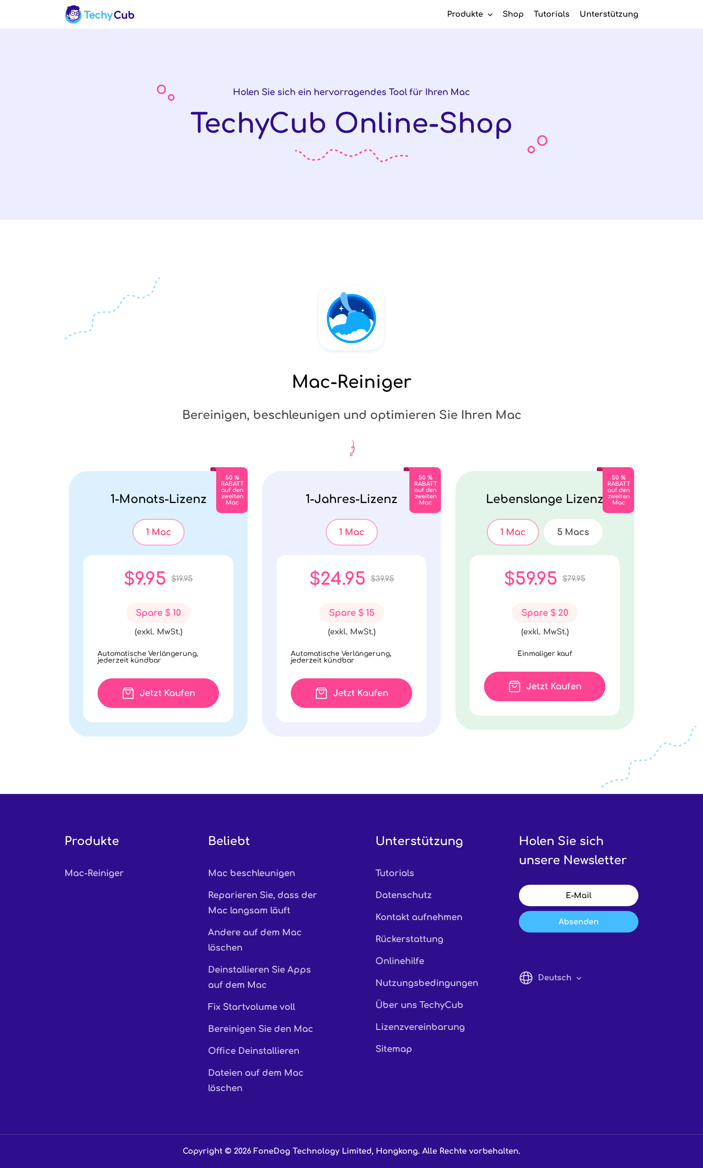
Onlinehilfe (399, 961)
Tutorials (552, 14)
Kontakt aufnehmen (418, 917)
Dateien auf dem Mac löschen (256, 1080)
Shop (513, 14)
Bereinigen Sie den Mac (260, 1029)
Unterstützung (609, 14)
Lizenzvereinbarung (420, 1027)
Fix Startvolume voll (251, 1007)
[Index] (99, 14)
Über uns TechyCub (419, 1005)
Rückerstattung (409, 939)
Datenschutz (403, 895)
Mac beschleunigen (251, 873)
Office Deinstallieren (253, 1051)
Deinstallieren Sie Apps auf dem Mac (259, 977)
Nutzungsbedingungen (423, 983)
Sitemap (393, 1049)
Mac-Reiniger (94, 873)
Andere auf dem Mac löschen (255, 940)
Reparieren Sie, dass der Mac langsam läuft (262, 902)
